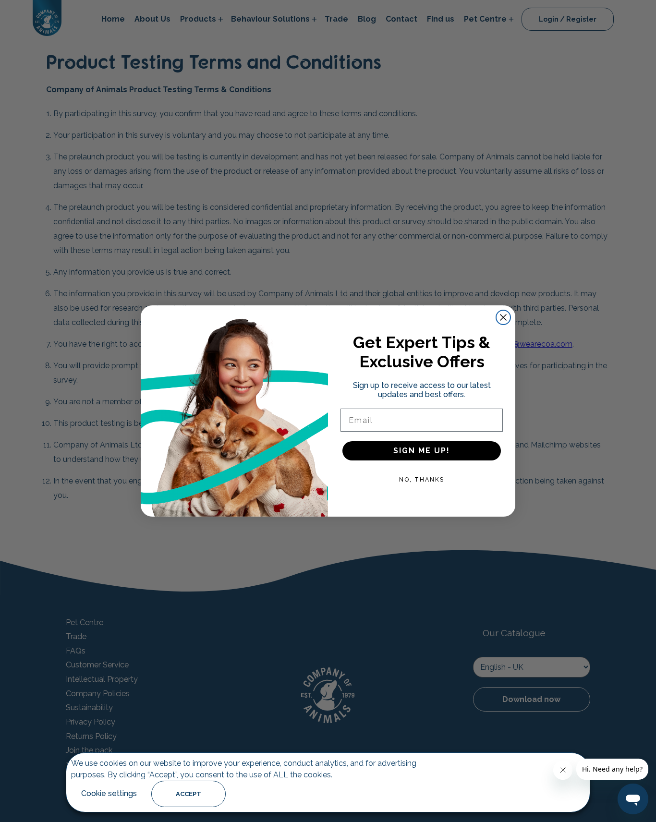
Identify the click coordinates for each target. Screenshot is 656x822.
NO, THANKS (421, 479)
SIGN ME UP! (421, 450)
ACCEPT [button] (188, 794)
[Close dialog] (503, 317)
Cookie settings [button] (109, 793)
